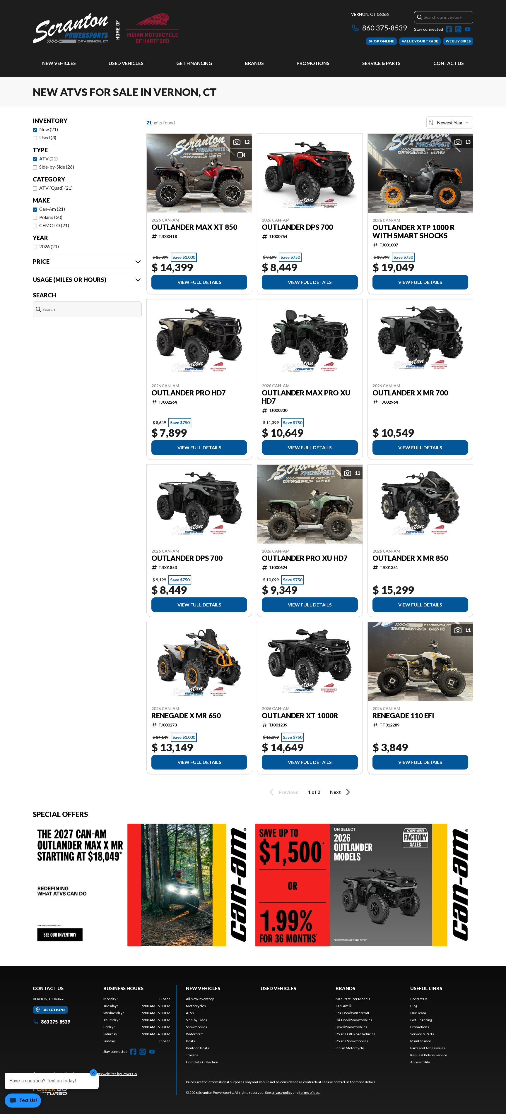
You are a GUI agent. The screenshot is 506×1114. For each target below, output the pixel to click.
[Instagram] (458, 29)
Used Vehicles (126, 63)
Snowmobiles (196, 1027)
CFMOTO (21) (54, 225)
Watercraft (194, 1034)
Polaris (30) (50, 217)
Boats (190, 1041)
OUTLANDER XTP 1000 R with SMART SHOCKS (413, 231)
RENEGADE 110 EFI (403, 716)
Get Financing (194, 63)
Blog (413, 1006)
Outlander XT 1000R (300, 716)
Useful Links (426, 988)
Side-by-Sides (196, 1020)
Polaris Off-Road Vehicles (355, 1034)
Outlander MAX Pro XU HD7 (306, 397)
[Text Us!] (23, 1101)
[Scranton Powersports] (106, 28)
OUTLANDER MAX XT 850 (194, 227)
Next (335, 792)
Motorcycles (196, 1006)
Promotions (313, 63)
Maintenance (420, 1041)
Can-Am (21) (52, 209)
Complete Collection (202, 1062)
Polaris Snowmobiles (352, 1041)
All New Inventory (200, 999)
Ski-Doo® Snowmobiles (354, 1020)
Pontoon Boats (197, 1048)
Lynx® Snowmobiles (351, 1027)
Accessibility (420, 1062)
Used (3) (47, 137)
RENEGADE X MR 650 (186, 716)
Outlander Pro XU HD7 (305, 558)
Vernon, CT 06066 (370, 14)
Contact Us (448, 63)
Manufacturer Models (353, 999)
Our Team (418, 1013)
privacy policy (281, 1092)
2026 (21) (49, 246)
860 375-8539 (384, 27)
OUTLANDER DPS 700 (297, 227)
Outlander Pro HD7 (188, 393)
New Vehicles (59, 63)
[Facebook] (448, 29)
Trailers (192, 1055)
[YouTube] (467, 29)
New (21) (48, 129)
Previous (288, 792)
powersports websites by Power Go (109, 1074)
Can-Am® (343, 1006)
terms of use (309, 1092)
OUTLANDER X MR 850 (410, 558)
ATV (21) (48, 158)
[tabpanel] (136, 1020)
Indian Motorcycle (350, 1048)
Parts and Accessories (427, 1048)
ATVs (190, 1013)
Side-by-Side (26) (56, 166)
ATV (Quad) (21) (56, 188)
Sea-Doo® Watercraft (352, 1013)
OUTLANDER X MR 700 (410, 393)
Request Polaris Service (428, 1055)
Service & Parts (381, 63)
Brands (254, 63)
